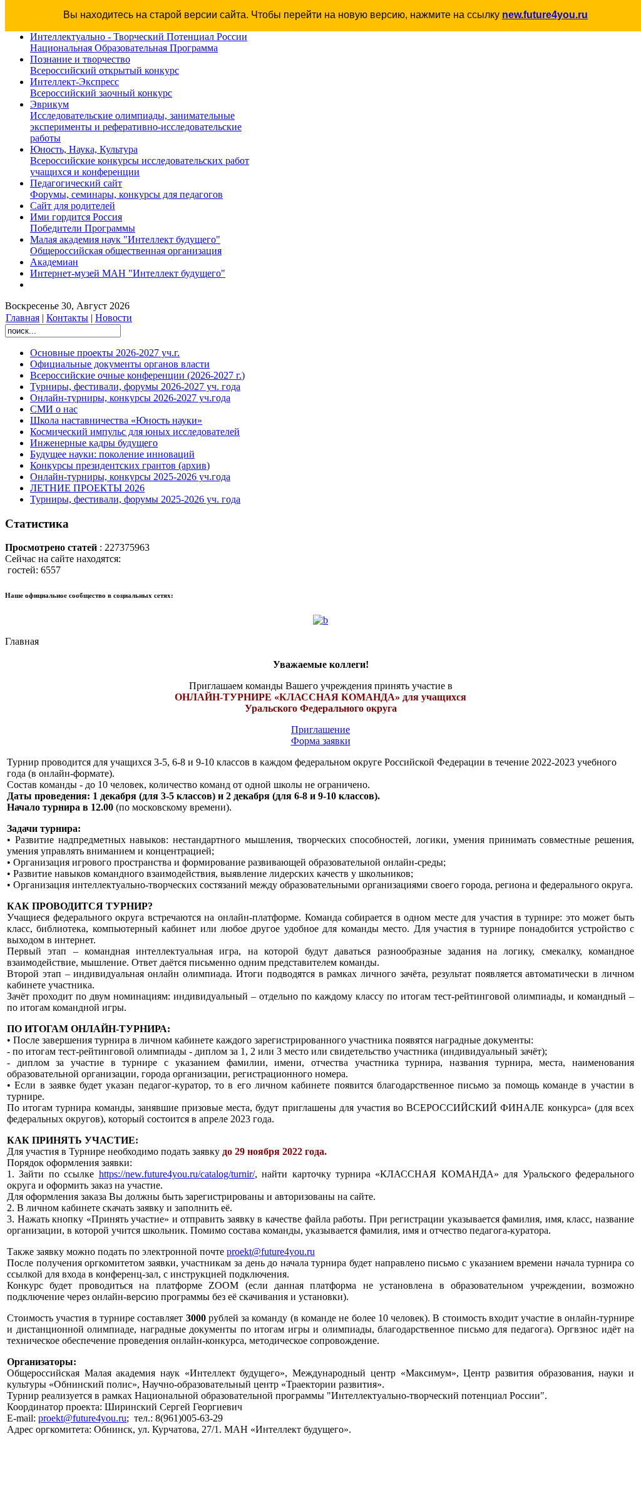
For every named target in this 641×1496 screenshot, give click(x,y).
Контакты (67, 317)
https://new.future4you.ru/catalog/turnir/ (177, 1174)
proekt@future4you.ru (271, 1251)
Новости (113, 317)
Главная (22, 317)
